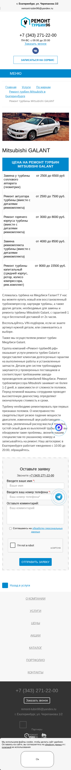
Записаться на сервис (37, 60)
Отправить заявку (35, 561)
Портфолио (35, 660)
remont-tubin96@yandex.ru (37, 8)
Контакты (35, 672)
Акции (35, 635)
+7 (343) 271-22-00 (37, 35)
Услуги (26, 87)
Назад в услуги (20, 585)
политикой (6, 747)
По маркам (43, 87)
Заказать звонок (35, 43)
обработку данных (53, 744)
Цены (35, 623)
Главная (10, 87)
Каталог (35, 647)
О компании (36, 598)
